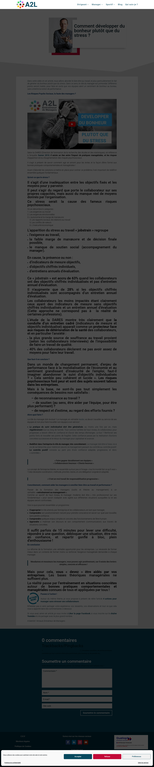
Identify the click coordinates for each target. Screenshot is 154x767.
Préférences (136, 757)
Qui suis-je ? (131, 5)
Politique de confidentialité (13, 763)
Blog (120, 5)
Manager (96, 5)
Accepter (78, 757)
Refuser (107, 757)
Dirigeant (82, 5)
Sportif (109, 5)
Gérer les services (143, 763)
